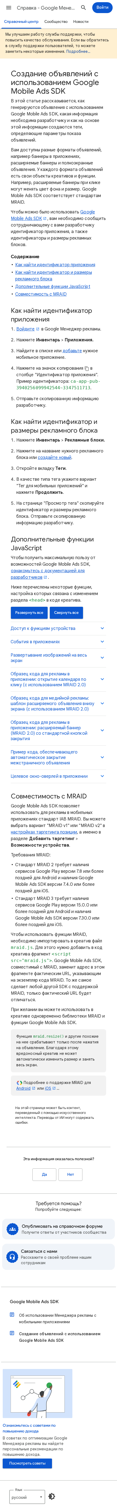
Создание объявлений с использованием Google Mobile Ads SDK (59, 1337)
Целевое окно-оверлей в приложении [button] (49, 776)
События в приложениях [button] (35, 642)
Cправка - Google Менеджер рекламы (46, 8)
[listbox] (27, 1497)
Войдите (25, 329)
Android (23, 1088)
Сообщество (55, 21)
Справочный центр (21, 21)
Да (44, 1174)
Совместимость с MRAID (41, 294)
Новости (80, 21)
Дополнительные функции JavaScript (52, 286)
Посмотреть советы (27, 1463)
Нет (70, 1174)
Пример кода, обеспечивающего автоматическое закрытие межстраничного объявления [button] (44, 757)
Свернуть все (66, 612)
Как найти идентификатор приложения (55, 265)
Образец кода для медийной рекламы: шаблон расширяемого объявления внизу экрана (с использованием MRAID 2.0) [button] (52, 704)
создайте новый (54, 457)
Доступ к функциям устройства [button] (43, 628)
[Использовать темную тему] (51, 1496)
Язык (18, 1490)
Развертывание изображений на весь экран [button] (49, 658)
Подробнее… (78, 51)
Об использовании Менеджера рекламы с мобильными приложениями (57, 1318)
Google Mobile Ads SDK (34, 1301)
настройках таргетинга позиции (44, 832)
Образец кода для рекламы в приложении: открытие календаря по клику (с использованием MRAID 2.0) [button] (48, 679)
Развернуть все (29, 612)
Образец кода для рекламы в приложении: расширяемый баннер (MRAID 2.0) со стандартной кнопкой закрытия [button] (49, 731)
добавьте (72, 351)
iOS (48, 1088)
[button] (8, 7)
